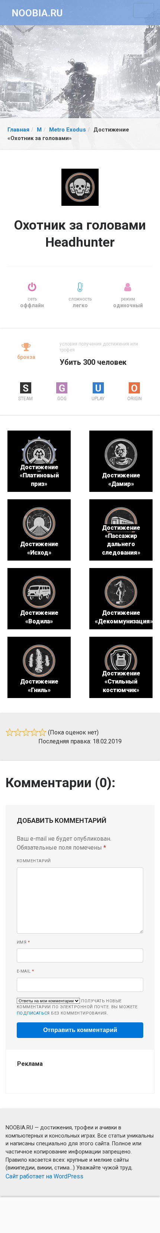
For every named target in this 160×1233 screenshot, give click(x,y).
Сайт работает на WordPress (44, 1176)
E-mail (25, 971)
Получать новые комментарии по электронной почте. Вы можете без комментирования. (77, 1007)
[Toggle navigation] (143, 10)
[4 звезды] (34, 732)
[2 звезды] (18, 732)
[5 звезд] (42, 732)
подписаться (33, 1013)
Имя (23, 942)
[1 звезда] (10, 732)
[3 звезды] (26, 732)
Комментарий (34, 861)
